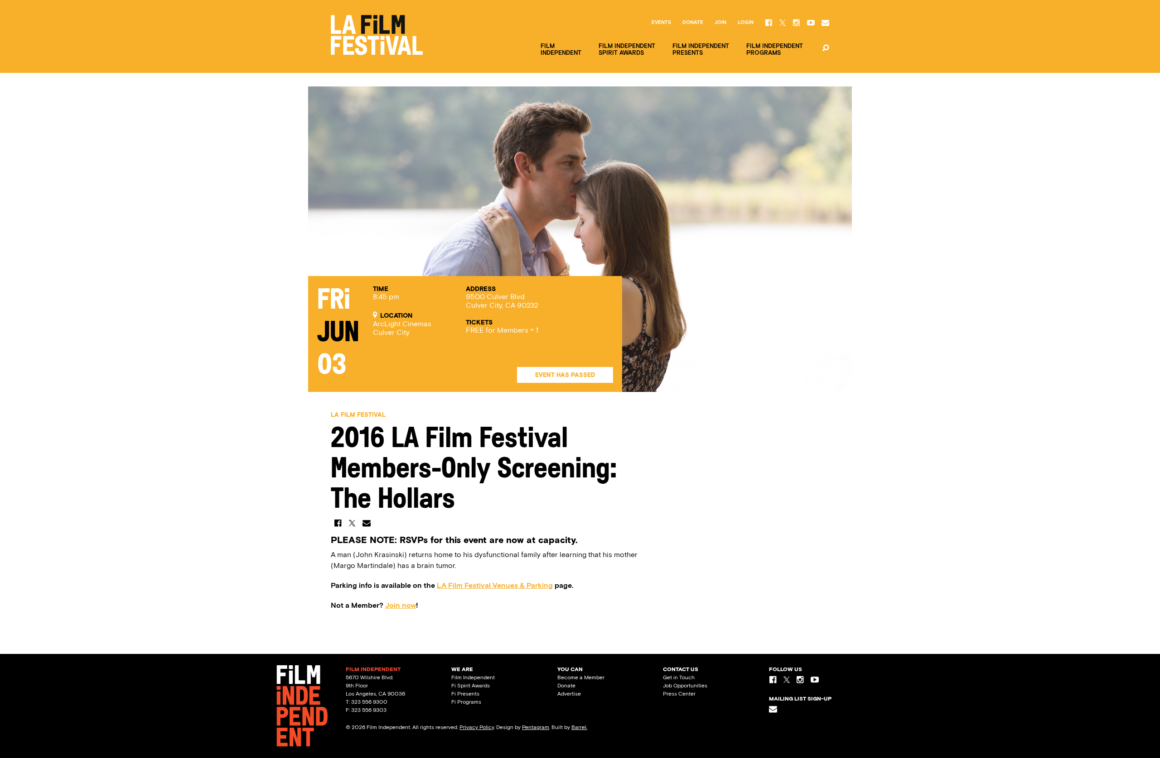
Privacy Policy (476, 727)
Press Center (679, 694)
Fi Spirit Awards (470, 685)
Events (661, 22)
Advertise (569, 694)
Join (720, 22)
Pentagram (535, 727)
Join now (400, 605)
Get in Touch (679, 677)
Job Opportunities (685, 685)
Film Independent (473, 677)
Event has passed (565, 375)
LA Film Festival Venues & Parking (495, 585)
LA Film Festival (358, 414)
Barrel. (579, 727)
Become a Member (580, 677)
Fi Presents (465, 694)
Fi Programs (466, 702)
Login (746, 22)
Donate (692, 22)
